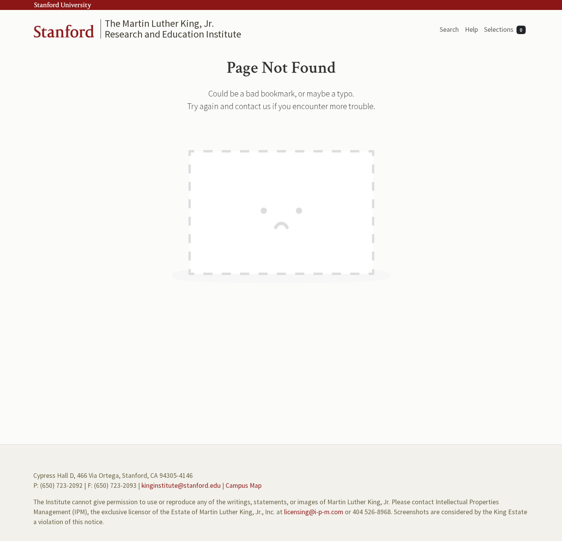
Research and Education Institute (173, 34)
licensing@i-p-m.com (313, 512)
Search (449, 29)
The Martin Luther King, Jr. (159, 23)
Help (471, 29)
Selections (503, 29)
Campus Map (244, 485)
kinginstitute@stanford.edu (181, 485)
